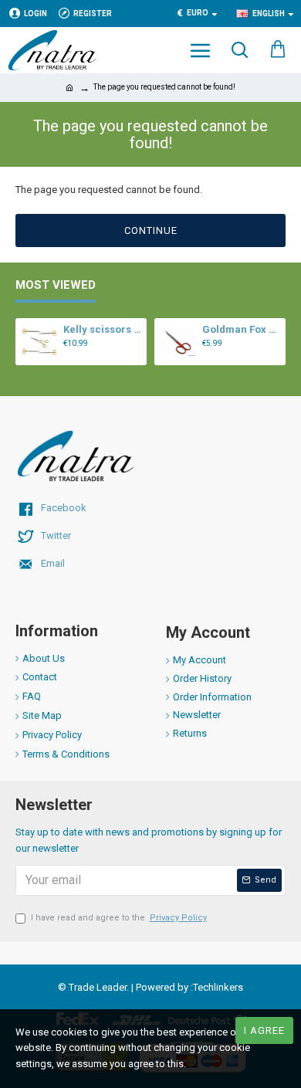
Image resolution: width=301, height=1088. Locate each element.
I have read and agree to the (119, 918)
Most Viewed (55, 285)
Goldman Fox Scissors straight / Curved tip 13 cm (241, 329)
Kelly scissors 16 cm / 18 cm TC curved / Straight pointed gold (102, 329)
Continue (151, 230)
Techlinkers (218, 987)
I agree (264, 1030)
